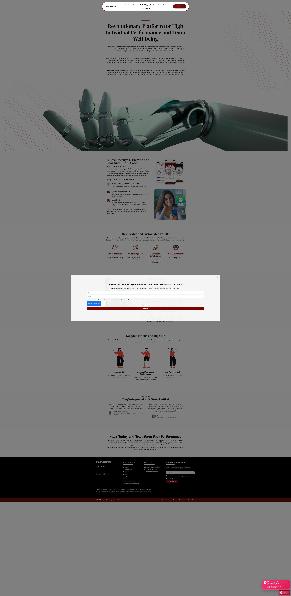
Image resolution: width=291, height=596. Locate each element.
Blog (159, 5)
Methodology (144, 5)
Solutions (134, 5)
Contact (165, 5)
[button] (217, 277)
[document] (145, 298)
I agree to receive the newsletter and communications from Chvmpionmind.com (109, 300)
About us (152, 5)
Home (126, 5)
